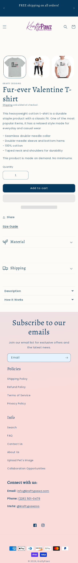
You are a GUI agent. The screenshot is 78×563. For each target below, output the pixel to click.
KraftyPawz (44, 561)
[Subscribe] (67, 357)
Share (11, 217)
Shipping (8, 105)
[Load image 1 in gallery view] (15, 67)
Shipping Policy (17, 379)
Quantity (8, 167)
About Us (13, 452)
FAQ (10, 435)
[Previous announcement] (4, 8)
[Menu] (5, 27)
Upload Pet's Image (20, 460)
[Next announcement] (74, 8)
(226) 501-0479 (29, 498)
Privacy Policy (16, 403)
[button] (39, 198)
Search (12, 427)
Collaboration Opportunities (26, 468)
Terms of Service (19, 395)
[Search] (65, 27)
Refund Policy (16, 387)
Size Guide (10, 226)
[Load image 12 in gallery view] (63, 67)
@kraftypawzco (28, 506)
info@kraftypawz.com (33, 491)
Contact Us (15, 444)
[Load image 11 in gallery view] (39, 67)
